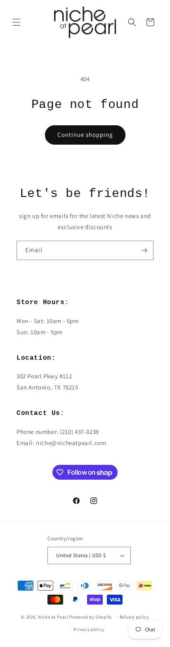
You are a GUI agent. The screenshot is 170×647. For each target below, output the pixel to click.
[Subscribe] (144, 250)
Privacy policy (88, 629)
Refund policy (134, 617)
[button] (16, 22)
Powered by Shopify (90, 616)
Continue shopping (85, 134)
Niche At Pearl (53, 616)
